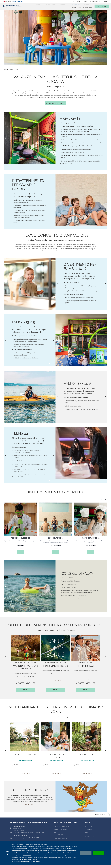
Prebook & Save (85, 666)
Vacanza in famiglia (13, 69)
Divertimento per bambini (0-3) (80, 266)
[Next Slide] (53, 138)
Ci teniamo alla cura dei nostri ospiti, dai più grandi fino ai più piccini (28, 195)
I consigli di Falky (76, 573)
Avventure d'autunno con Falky (25, 667)
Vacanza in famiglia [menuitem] (74, 5)
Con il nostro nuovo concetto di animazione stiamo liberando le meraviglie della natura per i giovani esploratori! (29, 329)
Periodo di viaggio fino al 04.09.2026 (56, 662)
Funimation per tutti (55, 86)
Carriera (88, 829)
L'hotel (5, 69)
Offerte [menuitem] (62, 5)
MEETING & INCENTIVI (61, 826)
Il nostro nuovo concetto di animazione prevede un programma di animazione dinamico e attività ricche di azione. (80, 391)
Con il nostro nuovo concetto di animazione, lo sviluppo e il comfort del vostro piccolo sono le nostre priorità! (79, 276)
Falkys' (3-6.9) (24, 322)
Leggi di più (25, 680)
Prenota (20, 552)
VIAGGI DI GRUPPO (60, 835)
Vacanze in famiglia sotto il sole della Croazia (55, 79)
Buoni (85, 1)
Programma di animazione (55, 103)
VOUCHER (88, 826)
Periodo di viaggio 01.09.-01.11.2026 (25, 662)
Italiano (7, 1)
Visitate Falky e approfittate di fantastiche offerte (55, 630)
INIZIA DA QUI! (29, 804)
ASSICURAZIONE (90, 836)
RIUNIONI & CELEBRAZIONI (66, 823)
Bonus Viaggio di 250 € (55, 666)
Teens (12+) (21, 433)
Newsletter (76, 1)
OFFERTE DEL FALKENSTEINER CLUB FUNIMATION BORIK (55, 625)
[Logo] (15, 6)
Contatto (106, 1)
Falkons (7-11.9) (77, 383)
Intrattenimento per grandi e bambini (28, 184)
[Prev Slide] (6, 138)
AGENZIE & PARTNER (61, 838)
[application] (55, 853)
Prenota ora (25, 690)
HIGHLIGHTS (70, 118)
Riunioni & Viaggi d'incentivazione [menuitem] (82, 7)
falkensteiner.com (17, 1)
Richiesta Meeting (61, 829)
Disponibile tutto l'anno (85, 662)
